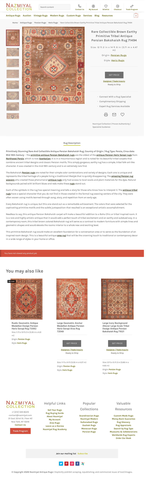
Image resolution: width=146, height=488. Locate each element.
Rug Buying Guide (55, 413)
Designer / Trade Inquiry (114, 81)
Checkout (117, 9)
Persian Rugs (40, 23)
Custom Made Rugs (123, 415)
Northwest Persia (15, 158)
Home (15, 23)
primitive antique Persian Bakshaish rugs (53, 155)
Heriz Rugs (53, 23)
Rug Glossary (123, 422)
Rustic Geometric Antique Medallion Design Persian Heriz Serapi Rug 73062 (25, 326)
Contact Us (79, 9)
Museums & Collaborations (123, 431)
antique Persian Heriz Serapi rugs (114, 155)
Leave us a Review (55, 426)
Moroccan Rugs (89, 428)
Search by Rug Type (123, 428)
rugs (72, 183)
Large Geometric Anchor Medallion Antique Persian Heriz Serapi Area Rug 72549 (70, 327)
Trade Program (132, 9)
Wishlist (106, 9)
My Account (93, 9)
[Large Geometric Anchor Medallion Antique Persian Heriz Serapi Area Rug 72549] (71, 299)
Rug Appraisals (123, 425)
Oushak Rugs (89, 425)
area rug (61, 235)
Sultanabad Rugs (89, 422)
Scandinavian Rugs (89, 415)
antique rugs (55, 179)
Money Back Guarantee (123, 419)
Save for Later (122, 115)
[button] (81, 65)
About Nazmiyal (55, 416)
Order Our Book (123, 438)
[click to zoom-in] (53, 65)
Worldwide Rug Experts (123, 435)
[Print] (106, 115)
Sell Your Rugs (55, 410)
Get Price (114, 75)
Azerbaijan (45, 158)
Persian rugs (28, 172)
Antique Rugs (26, 23)
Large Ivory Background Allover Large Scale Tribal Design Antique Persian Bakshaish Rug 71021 (116, 327)
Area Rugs (55, 423)
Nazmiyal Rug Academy (55, 429)
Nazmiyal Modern (89, 419)
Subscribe (83, 453)
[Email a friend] (114, 115)
